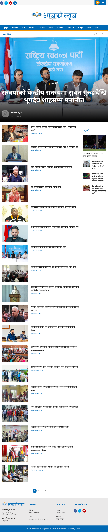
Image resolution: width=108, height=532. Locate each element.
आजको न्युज (16, 112)
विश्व (89, 27)
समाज (42, 27)
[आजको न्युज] (5, 113)
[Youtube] (10, 2)
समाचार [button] (32, 27)
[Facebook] (1, 2)
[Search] (15, 2)
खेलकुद (80, 27)
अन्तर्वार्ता (60, 27)
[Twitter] (6, 2)
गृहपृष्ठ (6, 27)
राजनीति (15, 27)
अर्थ (23, 27)
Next (45, 491)
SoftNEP (79, 529)
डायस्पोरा (71, 27)
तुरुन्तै (86, 130)
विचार (51, 27)
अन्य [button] (97, 27)
